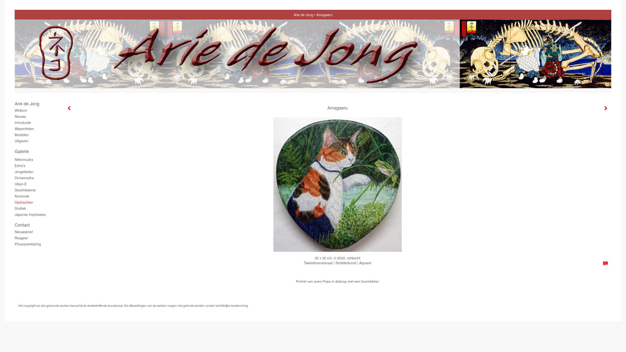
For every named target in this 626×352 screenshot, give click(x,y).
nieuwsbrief (24, 231)
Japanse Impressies (30, 214)
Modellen (22, 134)
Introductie (23, 122)
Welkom (21, 110)
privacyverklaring (28, 244)
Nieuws (20, 116)
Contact (22, 225)
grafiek (20, 208)
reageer (21, 237)
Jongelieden (24, 171)
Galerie (22, 151)
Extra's (20, 165)
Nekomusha (24, 159)
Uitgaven (21, 140)
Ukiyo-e (21, 183)
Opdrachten (24, 202)
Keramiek (22, 196)
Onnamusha (24, 177)
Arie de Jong (303, 14)
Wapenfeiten (24, 128)
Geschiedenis (25, 189)
